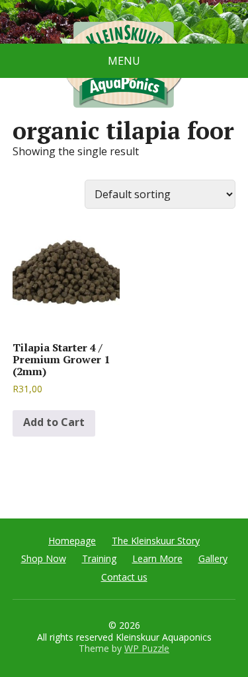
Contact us (124, 577)
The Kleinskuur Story (156, 540)
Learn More (157, 558)
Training (99, 558)
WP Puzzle (146, 648)
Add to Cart (54, 422)
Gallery (212, 558)
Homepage (72, 540)
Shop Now (43, 558)
